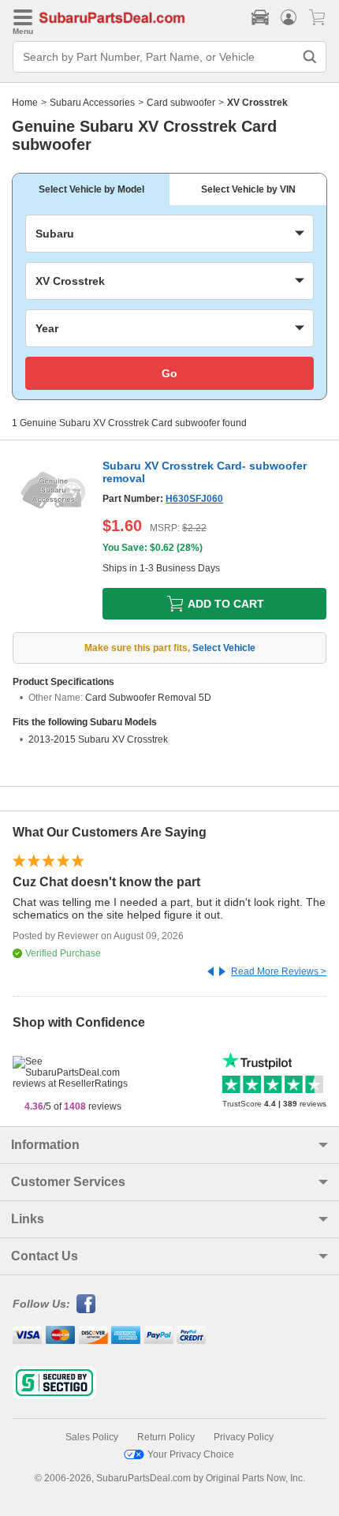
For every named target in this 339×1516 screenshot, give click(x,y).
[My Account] (288, 17)
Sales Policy (91, 1437)
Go (169, 373)
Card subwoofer (181, 102)
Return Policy (166, 1437)
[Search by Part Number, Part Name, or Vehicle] (309, 56)
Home (25, 102)
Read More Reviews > (278, 971)
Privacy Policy (244, 1437)
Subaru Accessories (92, 102)
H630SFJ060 (194, 498)
